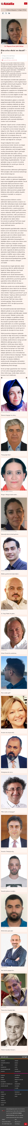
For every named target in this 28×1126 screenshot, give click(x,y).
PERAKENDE (17, 1083)
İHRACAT (3, 1079)
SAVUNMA (17, 1086)
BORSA (16, 1062)
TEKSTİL (2, 1098)
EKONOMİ (3, 1060)
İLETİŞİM (24, 1057)
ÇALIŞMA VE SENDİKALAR (6, 1083)
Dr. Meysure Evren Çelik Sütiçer (13, 46)
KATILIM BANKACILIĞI (5, 1069)
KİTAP (16, 1096)
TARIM (16, 1081)
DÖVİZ (16, 1065)
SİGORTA (3, 1071)
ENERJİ (2, 1092)
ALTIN (16, 1067)
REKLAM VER (4, 1057)
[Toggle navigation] (25, 3)
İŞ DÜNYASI (3, 1081)
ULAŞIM (16, 1088)
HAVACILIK (3, 1100)
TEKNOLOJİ (3, 1094)
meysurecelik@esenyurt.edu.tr (8, 57)
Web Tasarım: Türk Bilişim (18, 1122)
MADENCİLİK (17, 1071)
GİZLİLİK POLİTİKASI (6, 1121)
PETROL (16, 1069)
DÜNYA (2, 1077)
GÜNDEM (3, 1075)
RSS (16, 1119)
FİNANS (16, 1060)
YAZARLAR (17, 1092)
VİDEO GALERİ (18, 1094)
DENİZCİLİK (3, 1102)
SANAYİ (2, 1104)
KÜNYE (3, 1119)
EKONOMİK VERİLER (5, 1062)
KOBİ (2, 1065)
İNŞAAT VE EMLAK (19, 1079)
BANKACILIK (3, 1067)
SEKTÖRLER (17, 1075)
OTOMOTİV (17, 1077)
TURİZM (2, 1096)
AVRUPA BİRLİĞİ (4, 1086)
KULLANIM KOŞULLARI (7, 1123)
